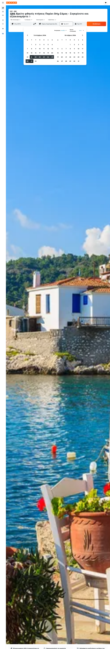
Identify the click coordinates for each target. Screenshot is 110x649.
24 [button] (40, 57)
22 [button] (31, 57)
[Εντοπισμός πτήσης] (3, 24)
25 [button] (44, 57)
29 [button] (31, 61)
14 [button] (27, 53)
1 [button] (31, 44)
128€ (12, 13)
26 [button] (48, 57)
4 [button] (82, 44)
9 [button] (35, 49)
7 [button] (27, 49)
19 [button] (48, 53)
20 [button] (52, 53)
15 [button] (31, 53)
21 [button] (27, 57)
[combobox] (15, 20)
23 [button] (35, 57)
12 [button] (48, 49)
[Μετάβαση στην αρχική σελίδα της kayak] (11, 3)
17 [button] (39, 53)
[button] (3, 3)
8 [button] (31, 49)
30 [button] (36, 61)
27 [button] (52, 57)
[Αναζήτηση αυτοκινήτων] (3, 15)
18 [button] (44, 53)
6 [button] (52, 44)
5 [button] (57, 49)
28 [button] (27, 61)
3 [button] (39, 44)
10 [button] (40, 49)
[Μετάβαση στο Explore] (3, 20)
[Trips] (3, 28)
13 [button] (52, 49)
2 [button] (35, 44)
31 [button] (78, 61)
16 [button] (35, 53)
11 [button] (43, 49)
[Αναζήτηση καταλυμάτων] (3, 11)
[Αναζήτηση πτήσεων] (3, 8)
